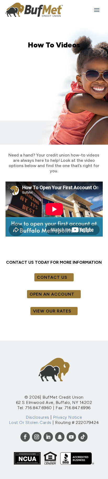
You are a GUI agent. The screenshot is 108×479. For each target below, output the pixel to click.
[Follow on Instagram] (36, 437)
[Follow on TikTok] (83, 437)
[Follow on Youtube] (71, 437)
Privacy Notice (67, 417)
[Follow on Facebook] (25, 437)
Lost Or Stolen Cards (30, 422)
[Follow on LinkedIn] (48, 437)
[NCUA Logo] (27, 463)
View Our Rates (52, 311)
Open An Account (52, 294)
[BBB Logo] (77, 463)
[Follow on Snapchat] (59, 437)
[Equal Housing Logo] (50, 463)
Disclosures (37, 417)
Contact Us (52, 277)
